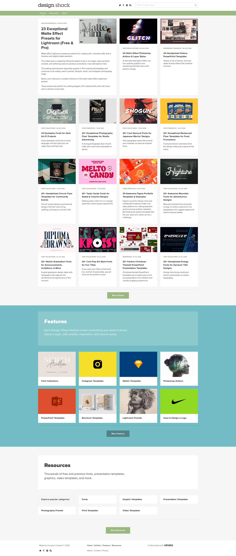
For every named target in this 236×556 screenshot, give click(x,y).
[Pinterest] (127, 5)
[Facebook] (123, 5)
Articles (43, 13)
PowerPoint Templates (172, 48)
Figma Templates (129, 189)
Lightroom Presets (48, 23)
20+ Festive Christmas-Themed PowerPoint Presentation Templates (135, 264)
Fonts (85, 499)
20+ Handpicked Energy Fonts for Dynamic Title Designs (175, 264)
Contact (97, 550)
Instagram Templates (92, 381)
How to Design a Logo (174, 418)
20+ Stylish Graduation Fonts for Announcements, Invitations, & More (56, 264)
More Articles (118, 295)
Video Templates (131, 510)
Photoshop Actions (130, 48)
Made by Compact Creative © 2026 (54, 545)
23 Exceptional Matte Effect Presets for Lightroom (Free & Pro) (57, 38)
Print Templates (90, 510)
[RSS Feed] (130, 5)
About (64, 13)
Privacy (105, 550)
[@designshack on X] (40, 551)
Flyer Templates (88, 128)
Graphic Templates (132, 499)
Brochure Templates (92, 418)
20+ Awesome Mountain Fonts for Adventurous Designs (176, 196)
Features (106, 545)
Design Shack (54, 5)
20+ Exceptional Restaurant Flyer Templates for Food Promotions (177, 136)
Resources (53, 13)
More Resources (118, 530)
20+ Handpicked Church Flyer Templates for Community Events (56, 196)
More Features (118, 433)
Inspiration (127, 257)
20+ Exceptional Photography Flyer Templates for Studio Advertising (97, 136)
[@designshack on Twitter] (120, 5)
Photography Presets (52, 510)
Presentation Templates (175, 499)
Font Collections (48, 128)
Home (90, 545)
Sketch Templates (132, 381)
